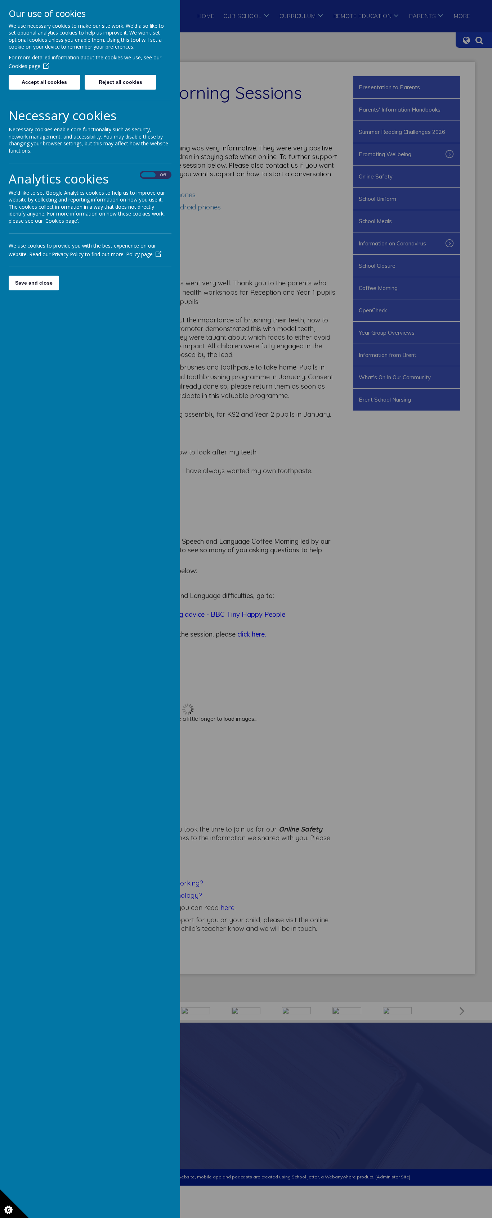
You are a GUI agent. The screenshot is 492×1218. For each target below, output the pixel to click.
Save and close (34, 283)
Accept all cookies (44, 82)
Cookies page (24, 66)
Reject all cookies (120, 82)
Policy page (139, 254)
